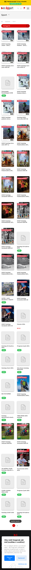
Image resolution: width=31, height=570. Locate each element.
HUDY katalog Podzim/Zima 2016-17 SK (23, 144)
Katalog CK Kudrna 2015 (23, 247)
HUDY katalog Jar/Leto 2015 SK (22, 221)
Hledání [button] (18, 8)
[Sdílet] (9, 15)
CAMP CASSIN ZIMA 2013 (6, 491)
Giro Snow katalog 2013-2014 (23, 368)
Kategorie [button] (6, 26)
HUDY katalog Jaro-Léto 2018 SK (8, 66)
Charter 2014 (21, 324)
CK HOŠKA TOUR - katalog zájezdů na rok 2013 (8, 470)
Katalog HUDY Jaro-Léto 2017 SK (22, 118)
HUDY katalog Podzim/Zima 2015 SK (23, 196)
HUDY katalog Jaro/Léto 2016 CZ (7, 195)
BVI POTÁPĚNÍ (6, 394)
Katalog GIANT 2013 (8, 512)
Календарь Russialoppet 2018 (7, 92)
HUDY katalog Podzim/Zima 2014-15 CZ (23, 274)
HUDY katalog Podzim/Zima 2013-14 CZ (23, 395)
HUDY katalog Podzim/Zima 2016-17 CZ (8, 170)
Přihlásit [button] (21, 8)
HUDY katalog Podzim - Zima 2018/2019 (21, 45)
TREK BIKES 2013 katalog (22, 416)
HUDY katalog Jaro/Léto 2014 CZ (7, 325)
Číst (4, 95)
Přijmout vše (9, 558)
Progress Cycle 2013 (23, 490)
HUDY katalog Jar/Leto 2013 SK (7, 442)
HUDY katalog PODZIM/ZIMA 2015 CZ (8, 222)
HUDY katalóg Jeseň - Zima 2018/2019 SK (6, 45)
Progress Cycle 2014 (23, 346)
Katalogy (7, 21)
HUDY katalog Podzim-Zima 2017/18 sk (21, 93)
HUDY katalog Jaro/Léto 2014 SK (22, 299)
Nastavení (21, 558)
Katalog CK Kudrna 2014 (8, 346)
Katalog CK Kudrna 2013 (23, 513)
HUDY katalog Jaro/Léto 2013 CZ (22, 442)
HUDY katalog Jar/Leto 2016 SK (22, 169)
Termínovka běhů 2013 (22, 469)
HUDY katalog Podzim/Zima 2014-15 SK (8, 274)
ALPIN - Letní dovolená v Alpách (7, 299)
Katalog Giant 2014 (7, 368)
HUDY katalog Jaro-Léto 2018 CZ (23, 66)
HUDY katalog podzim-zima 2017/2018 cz (6, 119)
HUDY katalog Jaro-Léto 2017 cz (8, 144)
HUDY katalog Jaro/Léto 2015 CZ (7, 247)
